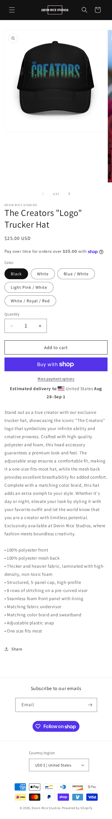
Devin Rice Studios (46, 808)
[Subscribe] (90, 705)
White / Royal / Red (30, 300)
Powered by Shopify (77, 808)
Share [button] (16, 649)
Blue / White (76, 273)
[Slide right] (69, 193)
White (43, 273)
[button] (12, 9)
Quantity (11, 314)
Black (16, 273)
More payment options (56, 378)
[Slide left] (43, 193)
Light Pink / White (29, 287)
